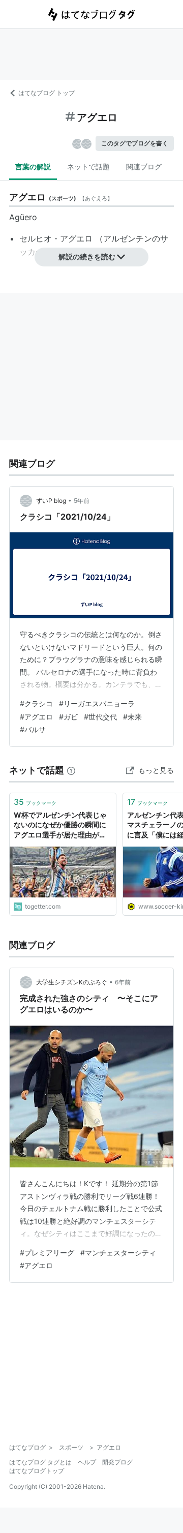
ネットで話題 (88, 166)
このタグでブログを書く (134, 143)
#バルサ (33, 729)
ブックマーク (35, 802)
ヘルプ (87, 1462)
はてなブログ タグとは (40, 1462)
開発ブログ (117, 1462)
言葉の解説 (33, 166)
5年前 (81, 500)
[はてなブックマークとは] (71, 770)
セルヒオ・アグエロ (56, 238)
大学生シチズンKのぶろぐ (71, 982)
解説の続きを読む (86, 256)
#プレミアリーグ (47, 1252)
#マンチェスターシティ (118, 1252)
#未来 (132, 716)
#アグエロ (36, 716)
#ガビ (68, 716)
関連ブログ (144, 166)
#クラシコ (36, 703)
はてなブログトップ (36, 1471)
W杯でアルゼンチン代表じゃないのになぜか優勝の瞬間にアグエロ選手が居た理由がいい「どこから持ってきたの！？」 (60, 825)
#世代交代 (100, 716)
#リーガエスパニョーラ (97, 703)
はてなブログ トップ (46, 93)
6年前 (123, 982)
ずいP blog (51, 500)
